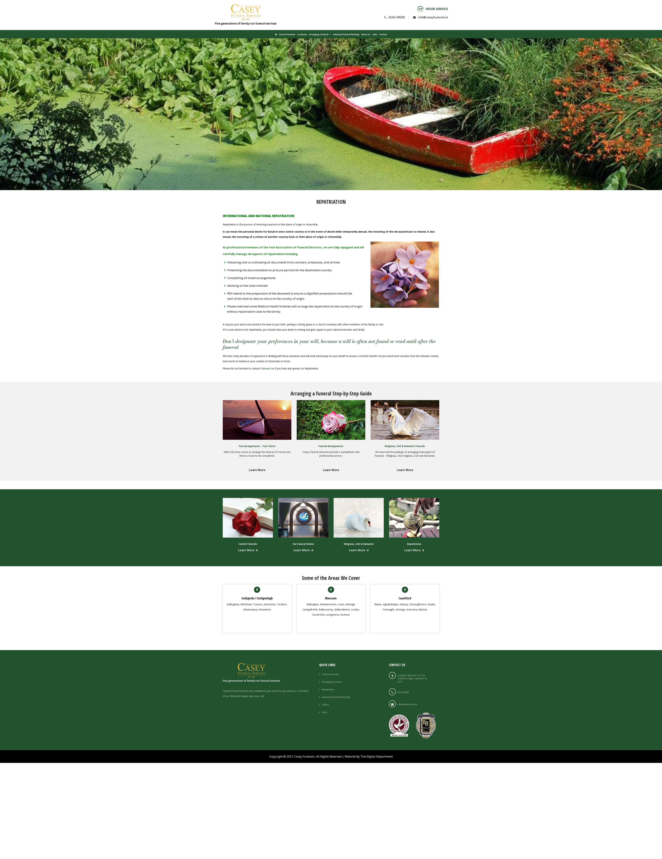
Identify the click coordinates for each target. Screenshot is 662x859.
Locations (302, 34)
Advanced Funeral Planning (346, 34)
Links (374, 34)
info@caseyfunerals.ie (433, 17)
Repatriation (328, 689)
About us (365, 34)
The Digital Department (376, 756)
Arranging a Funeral (318, 34)
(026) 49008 (397, 17)
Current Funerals (287, 34)
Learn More (257, 470)
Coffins (325, 704)
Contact (383, 34)
